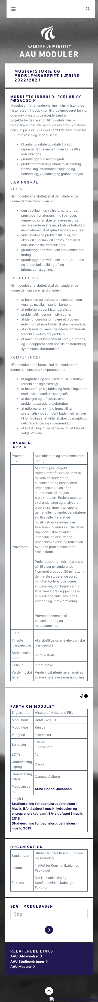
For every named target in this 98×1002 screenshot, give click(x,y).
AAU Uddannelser (26, 956)
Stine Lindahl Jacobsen (53, 789)
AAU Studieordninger (29, 961)
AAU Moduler (23, 967)
